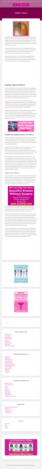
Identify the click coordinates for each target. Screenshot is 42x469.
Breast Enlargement (8, 337)
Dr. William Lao (7, 408)
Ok (15, 4)
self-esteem (13, 230)
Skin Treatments (7, 393)
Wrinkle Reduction (8, 394)
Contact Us (6, 427)
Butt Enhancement (8, 391)
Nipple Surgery (7, 344)
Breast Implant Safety (8, 362)
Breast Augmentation (8, 334)
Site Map (6, 426)
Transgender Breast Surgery (9, 363)
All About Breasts (8, 356)
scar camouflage (25, 113)
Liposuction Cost (7, 411)
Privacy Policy (7, 423)
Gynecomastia (7, 369)
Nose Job (6, 387)
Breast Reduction (8, 341)
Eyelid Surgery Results (8, 412)
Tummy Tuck (7, 390)
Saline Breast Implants (9, 359)
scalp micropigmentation (31, 88)
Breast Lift (6, 340)
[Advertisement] (21, 72)
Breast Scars (7, 372)
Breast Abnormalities (8, 366)
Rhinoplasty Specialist (8, 409)
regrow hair (30, 100)
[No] (40, 3)
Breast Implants (7, 335)
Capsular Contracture (8, 368)
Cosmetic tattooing (8, 110)
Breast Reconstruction (8, 338)
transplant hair (8, 102)
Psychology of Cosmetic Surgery (10, 396)
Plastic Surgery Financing (9, 384)
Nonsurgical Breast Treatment (10, 345)
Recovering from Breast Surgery (10, 365)
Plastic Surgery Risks (8, 383)
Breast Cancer (7, 358)
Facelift (6, 386)
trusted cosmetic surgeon (21, 236)
